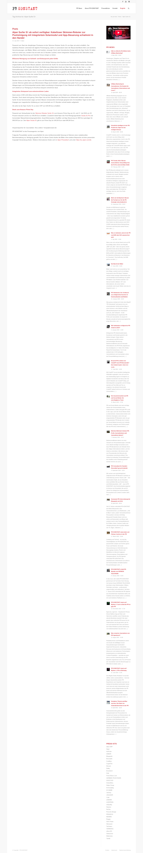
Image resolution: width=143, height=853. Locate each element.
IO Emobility (110, 788)
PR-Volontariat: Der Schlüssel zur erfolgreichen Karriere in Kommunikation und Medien (120, 295)
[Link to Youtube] (125, 1)
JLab (107, 797)
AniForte (108, 751)
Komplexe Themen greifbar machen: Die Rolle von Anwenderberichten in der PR (120, 703)
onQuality (109, 804)
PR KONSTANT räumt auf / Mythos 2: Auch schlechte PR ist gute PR (120, 604)
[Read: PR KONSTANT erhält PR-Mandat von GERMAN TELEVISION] (108, 570)
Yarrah (108, 838)
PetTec (108, 809)
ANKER (108, 754)
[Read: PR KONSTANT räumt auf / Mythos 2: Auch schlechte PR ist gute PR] (108, 603)
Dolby (108, 768)
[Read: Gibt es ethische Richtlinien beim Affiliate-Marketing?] (108, 52)
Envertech (109, 771)
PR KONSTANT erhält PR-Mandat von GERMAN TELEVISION (118, 571)
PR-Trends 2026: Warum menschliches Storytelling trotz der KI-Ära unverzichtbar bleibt (120, 163)
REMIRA (109, 817)
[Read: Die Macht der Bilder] (108, 265)
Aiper (23, 40)
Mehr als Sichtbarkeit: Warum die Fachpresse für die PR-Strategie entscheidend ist (120, 200)
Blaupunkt (109, 756)
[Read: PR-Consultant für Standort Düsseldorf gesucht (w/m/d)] (108, 467)
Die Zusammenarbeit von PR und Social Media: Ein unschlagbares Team (119, 398)
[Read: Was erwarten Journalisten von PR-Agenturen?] (108, 634)
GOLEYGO (109, 780)
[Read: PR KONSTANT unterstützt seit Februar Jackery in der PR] (108, 533)
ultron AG (109, 831)
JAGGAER (109, 795)
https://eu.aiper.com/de (83, 140)
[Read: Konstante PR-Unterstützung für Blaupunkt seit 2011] (108, 500)
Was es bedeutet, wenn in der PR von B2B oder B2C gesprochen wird (121, 235)
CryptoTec (109, 763)
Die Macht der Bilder (117, 264)
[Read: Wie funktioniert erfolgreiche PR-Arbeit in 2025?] (108, 327)
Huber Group (110, 785)
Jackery (108, 792)
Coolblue (109, 761)
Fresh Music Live (111, 775)
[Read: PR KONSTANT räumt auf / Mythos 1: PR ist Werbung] (108, 669)
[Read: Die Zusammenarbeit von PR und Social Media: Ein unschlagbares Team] (108, 397)
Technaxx (109, 826)
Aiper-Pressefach (63, 140)
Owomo (108, 807)
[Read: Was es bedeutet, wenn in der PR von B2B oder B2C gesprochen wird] (108, 234)
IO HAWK (109, 790)
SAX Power (109, 821)
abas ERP (109, 746)
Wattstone (109, 836)
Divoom (108, 766)
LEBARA (109, 800)
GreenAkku (109, 783)
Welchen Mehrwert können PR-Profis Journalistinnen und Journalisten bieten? (120, 433)
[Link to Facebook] (122, 1)
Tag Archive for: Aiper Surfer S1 (24, 16)
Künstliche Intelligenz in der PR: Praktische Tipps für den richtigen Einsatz (120, 127)
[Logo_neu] (24, 8)
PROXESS (109, 814)
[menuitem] (79, 8)
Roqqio (108, 819)
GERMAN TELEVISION (113, 778)
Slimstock (109, 824)
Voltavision (109, 833)
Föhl (107, 773)
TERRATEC (110, 829)
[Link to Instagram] (129, 1)
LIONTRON (109, 802)
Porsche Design (111, 812)
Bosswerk (109, 758)
